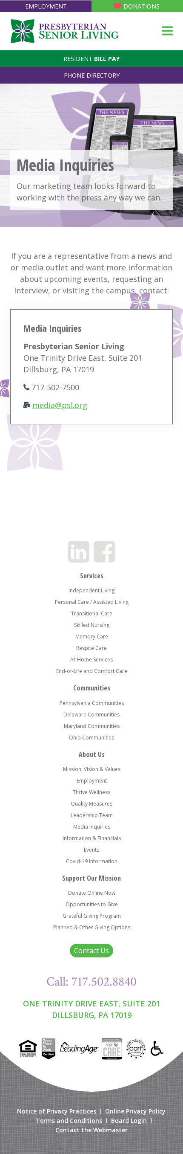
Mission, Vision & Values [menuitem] (91, 769)
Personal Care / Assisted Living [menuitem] (92, 602)
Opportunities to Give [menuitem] (92, 904)
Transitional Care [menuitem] (91, 613)
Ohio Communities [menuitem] (91, 737)
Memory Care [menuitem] (91, 636)
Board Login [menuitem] (129, 1120)
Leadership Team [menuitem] (92, 815)
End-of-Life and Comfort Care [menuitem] (91, 671)
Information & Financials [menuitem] (92, 838)
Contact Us (91, 950)
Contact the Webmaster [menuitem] (91, 1130)
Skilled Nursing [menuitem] (91, 625)
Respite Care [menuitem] (91, 648)
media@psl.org (59, 405)
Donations (141, 6)
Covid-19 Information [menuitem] (91, 861)
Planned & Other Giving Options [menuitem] (91, 927)
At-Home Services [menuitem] (91, 659)
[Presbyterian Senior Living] (64, 31)
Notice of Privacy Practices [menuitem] (56, 1111)
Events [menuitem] (91, 849)
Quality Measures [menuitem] (91, 803)
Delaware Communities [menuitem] (91, 714)
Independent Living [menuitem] (91, 590)
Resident (91, 59)
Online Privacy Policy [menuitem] (135, 1111)
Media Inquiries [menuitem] (91, 826)
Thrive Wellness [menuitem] (91, 792)
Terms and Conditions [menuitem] (69, 1120)
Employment (46, 6)
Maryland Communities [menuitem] (92, 726)
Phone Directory (92, 75)
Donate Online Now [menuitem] (91, 892)
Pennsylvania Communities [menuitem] (92, 703)
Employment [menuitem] (92, 780)
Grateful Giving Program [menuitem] (92, 915)
